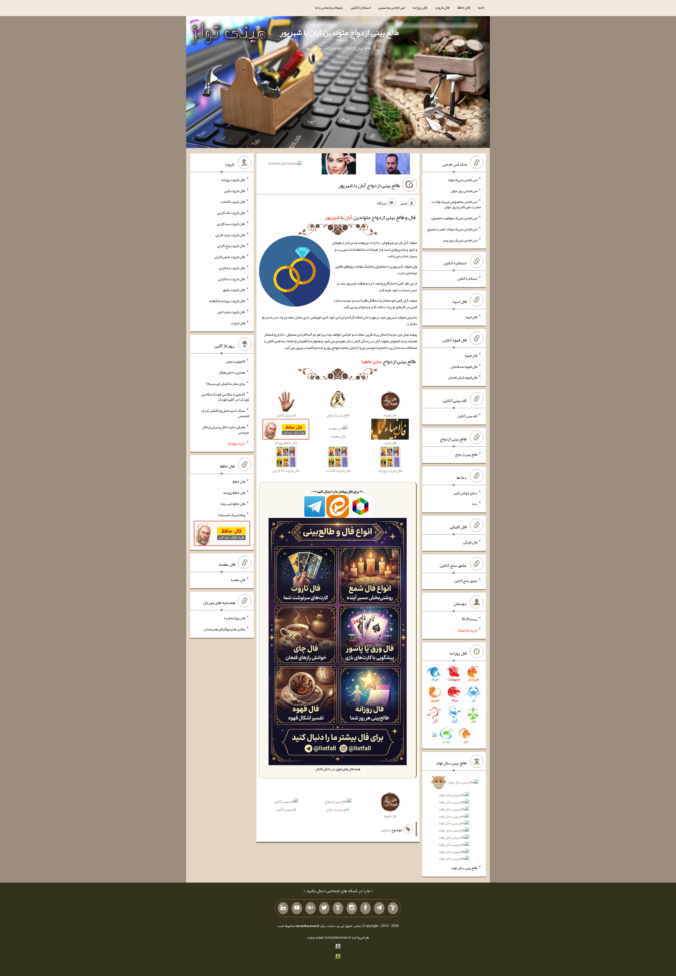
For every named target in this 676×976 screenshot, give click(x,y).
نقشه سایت (315, 937)
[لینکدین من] (283, 908)
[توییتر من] (324, 908)
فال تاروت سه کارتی (231, 223)
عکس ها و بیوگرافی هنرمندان (224, 629)
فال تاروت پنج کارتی (231, 245)
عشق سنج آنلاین (465, 580)
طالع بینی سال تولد (464, 868)
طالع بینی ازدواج (388, 361)
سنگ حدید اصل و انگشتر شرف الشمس (225, 413)
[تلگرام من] (379, 908)
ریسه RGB (469, 619)
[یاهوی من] (393, 908)
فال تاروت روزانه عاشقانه (227, 300)
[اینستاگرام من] (351, 908)
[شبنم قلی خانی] (285, 164)
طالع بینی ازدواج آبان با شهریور (369, 185)
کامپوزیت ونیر (235, 361)
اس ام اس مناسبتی (391, 7)
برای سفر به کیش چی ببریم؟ (225, 383)
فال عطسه (338, 436)
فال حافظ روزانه (234, 492)
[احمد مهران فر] (392, 165)
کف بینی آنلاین (286, 809)
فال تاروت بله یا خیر (231, 312)
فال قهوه (471, 355)
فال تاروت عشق (234, 289)
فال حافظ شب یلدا (232, 503)
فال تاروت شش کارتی (229, 256)
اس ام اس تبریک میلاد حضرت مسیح (452, 229)
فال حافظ (463, 7)
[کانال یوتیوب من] (297, 908)
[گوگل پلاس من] (310, 908)
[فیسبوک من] (365, 908)
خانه (481, 7)
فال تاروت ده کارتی (231, 278)
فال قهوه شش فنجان (462, 377)
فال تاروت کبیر (234, 190)
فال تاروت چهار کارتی (230, 234)
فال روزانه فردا (234, 618)
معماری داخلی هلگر (232, 372)
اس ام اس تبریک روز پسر (460, 240)
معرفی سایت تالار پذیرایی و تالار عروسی (225, 429)
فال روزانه (420, 7)
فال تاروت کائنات (233, 201)
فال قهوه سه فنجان (463, 366)
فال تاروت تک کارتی (231, 212)
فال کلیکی (470, 542)
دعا (474, 503)
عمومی (385, 830)
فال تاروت (442, 7)
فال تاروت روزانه (233, 179)
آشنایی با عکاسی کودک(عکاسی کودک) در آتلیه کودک (225, 397)
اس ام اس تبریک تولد (462, 179)
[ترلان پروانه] (339, 165)
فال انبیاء (471, 317)
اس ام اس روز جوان (463, 190)
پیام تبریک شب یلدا (231, 514)
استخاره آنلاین (360, 7)
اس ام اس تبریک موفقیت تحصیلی (454, 218)
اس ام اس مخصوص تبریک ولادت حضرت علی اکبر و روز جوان (456, 204)
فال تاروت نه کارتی (232, 268)
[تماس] (338, 908)
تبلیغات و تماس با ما (328, 7)
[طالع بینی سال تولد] (454, 822)
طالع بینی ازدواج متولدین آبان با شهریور (339, 32)
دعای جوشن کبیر (465, 492)
